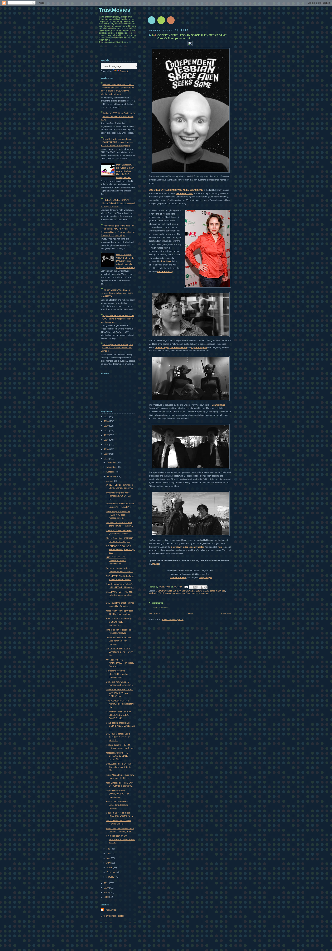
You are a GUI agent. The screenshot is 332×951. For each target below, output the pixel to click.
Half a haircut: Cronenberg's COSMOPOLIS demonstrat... (119, 621)
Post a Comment (160, 608)
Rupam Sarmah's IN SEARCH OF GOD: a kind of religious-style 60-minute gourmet (117, 318)
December (111, 462)
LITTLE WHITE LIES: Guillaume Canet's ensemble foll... (116, 560)
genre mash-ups (217, 591)
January (110, 877)
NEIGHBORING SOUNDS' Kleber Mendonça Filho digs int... (120, 549)
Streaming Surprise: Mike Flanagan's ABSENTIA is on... (119, 496)
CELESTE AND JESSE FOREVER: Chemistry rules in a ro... (120, 839)
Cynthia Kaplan (199, 347)
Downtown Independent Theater (187, 547)
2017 (106, 435)
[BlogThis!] (195, 587)
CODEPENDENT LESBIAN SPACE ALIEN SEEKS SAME (176, 190)
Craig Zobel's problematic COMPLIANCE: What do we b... (120, 726)
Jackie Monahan (178, 347)
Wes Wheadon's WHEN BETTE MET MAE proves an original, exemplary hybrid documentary (125, 260)
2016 (106, 440)
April (108, 863)
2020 (106, 421)
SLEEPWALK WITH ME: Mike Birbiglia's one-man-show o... (120, 595)
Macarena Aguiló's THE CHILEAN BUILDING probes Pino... (117, 756)
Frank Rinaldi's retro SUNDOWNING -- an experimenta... (117, 794)
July (108, 849)
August (110, 481)
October (110, 472)
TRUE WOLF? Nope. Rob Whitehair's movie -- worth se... (119, 651)
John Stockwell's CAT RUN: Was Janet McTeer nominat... (119, 640)
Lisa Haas (166, 261)
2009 (106, 892)
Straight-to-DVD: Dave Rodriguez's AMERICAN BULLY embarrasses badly (118, 116)
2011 (106, 883)
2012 (106, 459)
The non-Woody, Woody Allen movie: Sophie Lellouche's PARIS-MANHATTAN (117, 293)
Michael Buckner (178, 577)
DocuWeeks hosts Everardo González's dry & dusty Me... (119, 767)
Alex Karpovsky (165, 271)
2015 (106, 444)
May (108, 858)
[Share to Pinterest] (206, 587)
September (111, 476)
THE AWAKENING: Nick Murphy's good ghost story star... (120, 704)
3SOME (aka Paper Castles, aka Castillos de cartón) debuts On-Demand (117, 347)
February (111, 872)
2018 (106, 430)
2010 (106, 888)
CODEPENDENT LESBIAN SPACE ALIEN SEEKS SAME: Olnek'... (118, 715)
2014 (106, 449)
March (109, 867)
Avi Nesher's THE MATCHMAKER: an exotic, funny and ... (120, 663)
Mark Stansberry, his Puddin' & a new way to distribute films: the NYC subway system (125, 171)
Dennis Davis (218, 405)
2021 (106, 416)
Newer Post (154, 613)
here (220, 547)
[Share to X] (198, 587)
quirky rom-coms (173, 593)
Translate (124, 71)
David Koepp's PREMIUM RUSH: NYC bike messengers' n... (118, 514)
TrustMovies (165, 587)
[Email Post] (186, 587)
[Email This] (191, 587)
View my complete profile (112, 916)
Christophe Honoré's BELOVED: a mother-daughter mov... (117, 674)
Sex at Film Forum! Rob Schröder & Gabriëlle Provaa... (117, 804)
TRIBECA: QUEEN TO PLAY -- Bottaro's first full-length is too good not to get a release (118, 203)
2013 (106, 454)
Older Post (226, 613)
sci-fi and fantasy (190, 593)
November (111, 467)
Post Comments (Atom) (172, 619)
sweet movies (205, 593)
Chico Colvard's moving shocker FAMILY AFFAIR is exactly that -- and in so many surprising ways (117, 142)
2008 (106, 897)
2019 (106, 426)
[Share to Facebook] (202, 587)
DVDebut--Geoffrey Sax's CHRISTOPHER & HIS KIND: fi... (118, 737)
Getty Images (205, 577)
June (109, 853)
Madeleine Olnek (184, 193)
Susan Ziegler (162, 347)
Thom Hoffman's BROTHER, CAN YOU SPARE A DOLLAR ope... (119, 692)
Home (190, 613)
